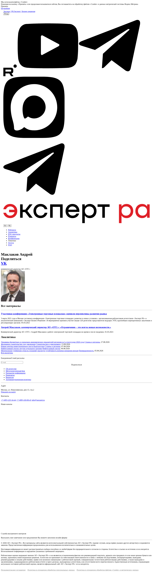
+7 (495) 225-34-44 (8, 400)
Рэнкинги (12, 236)
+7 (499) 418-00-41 (23, 400)
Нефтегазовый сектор (51, 349)
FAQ (10, 245)
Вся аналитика (7, 353)
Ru (10, 226)
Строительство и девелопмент (48, 344)
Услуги (11, 243)
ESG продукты (14, 234)
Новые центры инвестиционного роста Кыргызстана (22, 346)
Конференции (13, 238)
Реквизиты (10, 375)
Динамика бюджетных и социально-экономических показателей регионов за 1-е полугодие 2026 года (42, 342)
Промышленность (86, 351)
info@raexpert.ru (38, 400)
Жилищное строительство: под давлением (18, 344)
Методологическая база (15, 371)
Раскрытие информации (15, 373)
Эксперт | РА (8, 11)
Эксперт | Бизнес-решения (24, 11)
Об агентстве (11, 369)
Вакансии (10, 377)
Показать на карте (8, 392)
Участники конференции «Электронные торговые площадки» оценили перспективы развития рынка (54, 313)
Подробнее (5, 8)
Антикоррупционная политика (18, 380)
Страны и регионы (92, 342)
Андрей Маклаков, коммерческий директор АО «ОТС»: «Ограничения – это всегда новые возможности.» (56, 327)
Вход (6, 14)
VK (4, 263)
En (5, 226)
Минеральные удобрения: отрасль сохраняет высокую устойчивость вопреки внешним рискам (39, 351)
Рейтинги (12, 230)
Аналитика (12, 232)
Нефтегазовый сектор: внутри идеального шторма (21, 349)
